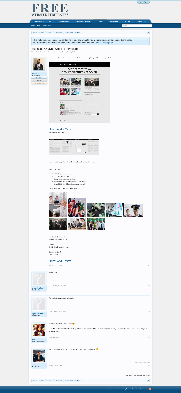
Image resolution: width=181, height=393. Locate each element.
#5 (149, 365)
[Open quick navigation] (148, 32)
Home (142, 389)
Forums (100, 21)
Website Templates (43, 21)
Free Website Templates (47, 52)
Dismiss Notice (147, 40)
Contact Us (141, 21)
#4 (149, 337)
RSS (150, 389)
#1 (149, 265)
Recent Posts (47, 25)
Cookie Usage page (104, 42)
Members (114, 21)
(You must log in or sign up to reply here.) (137, 375)
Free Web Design (83, 21)
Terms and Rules (114, 389)
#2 (149, 286)
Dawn (34, 339)
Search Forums (35, 25)
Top (147, 389)
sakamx (35, 365)
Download (55, 129)
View (68, 129)
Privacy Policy (125, 389)
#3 (149, 311)
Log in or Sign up (143, 2)
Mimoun (64, 52)
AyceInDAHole (37, 288)
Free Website (63, 21)
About (127, 21)
